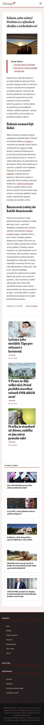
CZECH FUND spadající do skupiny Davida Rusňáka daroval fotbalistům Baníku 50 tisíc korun (21, 594)
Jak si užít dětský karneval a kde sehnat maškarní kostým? (19, 486)
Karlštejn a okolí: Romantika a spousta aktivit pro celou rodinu (19, 538)
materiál (10, 174)
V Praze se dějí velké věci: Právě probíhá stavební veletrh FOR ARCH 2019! (21, 389)
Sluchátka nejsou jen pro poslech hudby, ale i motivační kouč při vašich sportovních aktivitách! (21, 565)
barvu (23, 148)
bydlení (28, 141)
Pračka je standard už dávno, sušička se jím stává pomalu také (21, 432)
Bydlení (35, 306)
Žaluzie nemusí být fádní (24, 65)
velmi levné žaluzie (25, 183)
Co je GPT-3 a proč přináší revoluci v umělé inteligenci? (21, 512)
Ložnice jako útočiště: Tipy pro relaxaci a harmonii (20, 345)
